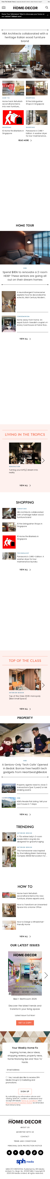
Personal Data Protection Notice (19, 1103)
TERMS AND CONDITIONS (25, 1141)
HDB (25, 268)
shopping (25, 502)
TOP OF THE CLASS (25, 660)
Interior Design (16, 693)
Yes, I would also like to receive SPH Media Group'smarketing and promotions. (23, 1080)
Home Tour (25, 225)
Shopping (30, 98)
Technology (23, 553)
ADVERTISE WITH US (25, 1132)
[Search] (46, 7)
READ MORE (23, 140)
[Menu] (4, 7)
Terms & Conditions (29, 1101)
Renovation (14, 467)
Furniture (22, 509)
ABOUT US (25, 1127)
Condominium (23, 316)
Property (25, 718)
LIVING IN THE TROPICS (25, 434)
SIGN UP (25, 1091)
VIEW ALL (24, 339)
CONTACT (25, 1136)
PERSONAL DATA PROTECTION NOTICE (25, 1146)
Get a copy (25, 1022)
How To (6, 98)
